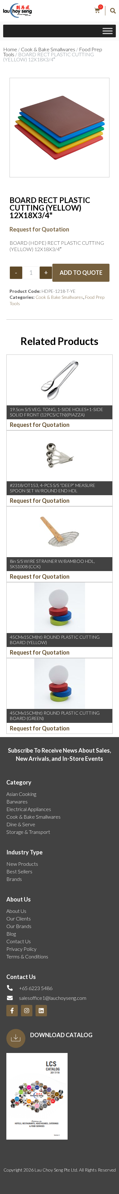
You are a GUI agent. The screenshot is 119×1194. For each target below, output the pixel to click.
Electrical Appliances (28, 809)
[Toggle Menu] (107, 31)
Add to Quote (81, 272)
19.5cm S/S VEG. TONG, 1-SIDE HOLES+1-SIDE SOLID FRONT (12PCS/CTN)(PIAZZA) (56, 412)
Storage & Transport (28, 832)
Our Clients (18, 918)
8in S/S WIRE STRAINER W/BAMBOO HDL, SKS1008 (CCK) (52, 563)
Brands (14, 879)
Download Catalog (61, 1034)
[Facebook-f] (12, 1010)
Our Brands (18, 926)
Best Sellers (19, 871)
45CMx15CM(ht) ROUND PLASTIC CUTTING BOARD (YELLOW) (55, 639)
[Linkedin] (41, 1010)
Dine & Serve (20, 824)
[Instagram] (26, 1010)
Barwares (17, 801)
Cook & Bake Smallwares (48, 49)
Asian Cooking (21, 794)
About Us (16, 911)
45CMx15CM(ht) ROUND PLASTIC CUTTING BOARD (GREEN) (55, 715)
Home (10, 49)
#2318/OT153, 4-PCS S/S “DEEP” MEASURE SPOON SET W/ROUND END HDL (52, 488)
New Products (22, 864)
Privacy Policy (21, 949)
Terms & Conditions (27, 956)
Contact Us (18, 941)
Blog (11, 934)
